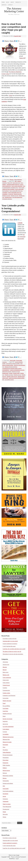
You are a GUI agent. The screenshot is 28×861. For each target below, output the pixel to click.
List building (5, 734)
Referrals (4, 181)
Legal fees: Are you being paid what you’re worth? (14, 648)
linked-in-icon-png (18, 194)
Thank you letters (6, 804)
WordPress (12, 858)
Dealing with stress (7, 700)
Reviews (4, 778)
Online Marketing (18, 179)
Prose (12, 857)
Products (18, 2)
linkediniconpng (8, 197)
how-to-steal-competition (16, 186)
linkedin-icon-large (9, 374)
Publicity (5, 767)
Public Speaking (6, 765)
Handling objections (7, 713)
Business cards (6, 674)
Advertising (5, 662)
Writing (4, 817)
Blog (7, 2)
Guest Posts (5, 711)
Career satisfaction (7, 677)
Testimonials (5, 801)
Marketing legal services (8, 737)
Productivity (5, 762)
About (12, 2)
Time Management (7, 806)
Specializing (5, 793)
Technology (5, 798)
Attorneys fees (6, 664)
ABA (16, 181)
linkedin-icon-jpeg (6, 195)
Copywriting (5, 698)
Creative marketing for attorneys (10, 643)
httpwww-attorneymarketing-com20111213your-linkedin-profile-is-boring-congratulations (12, 368)
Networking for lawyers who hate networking (13, 654)
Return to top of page (14, 855)
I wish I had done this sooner (9, 646)
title (3, 379)
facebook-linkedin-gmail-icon (13, 184)
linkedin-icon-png (14, 195)
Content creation (6, 693)
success (4, 796)
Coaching (5, 687)
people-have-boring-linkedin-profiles (16, 378)
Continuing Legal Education (9, 695)
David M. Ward (17, 36)
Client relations (6, 682)
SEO (4, 786)
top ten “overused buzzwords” (21, 236)
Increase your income (7, 718)
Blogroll (4, 669)
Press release (5, 760)
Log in (17, 858)
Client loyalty (6, 680)
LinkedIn (20, 222)
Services (4, 4)
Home (3, 2)
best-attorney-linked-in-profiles (13, 363)
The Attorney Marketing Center (14, 10)
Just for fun (5, 724)
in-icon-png (10, 194)
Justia (10, 95)
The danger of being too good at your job (12, 651)
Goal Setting (5, 708)
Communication (6, 690)
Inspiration (5, 721)
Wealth (4, 811)
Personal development (7, 755)
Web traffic (5, 814)
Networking (5, 744)
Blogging (12, 179)
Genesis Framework (21, 857)
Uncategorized (6, 809)
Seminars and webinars (8, 783)
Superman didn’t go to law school (10, 641)
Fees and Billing (6, 705)
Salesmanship (6, 780)
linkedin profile (16, 373)
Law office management (8, 726)
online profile (5, 378)
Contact (10, 4)
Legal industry (6, 729)
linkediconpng (5, 373)
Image (4, 716)
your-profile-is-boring (9, 379)
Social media (12, 360)
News (4, 747)
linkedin (11, 373)
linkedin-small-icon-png (12, 376)
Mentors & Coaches (7, 742)
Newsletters (5, 749)
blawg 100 (22, 58)
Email (4, 703)
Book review (5, 672)
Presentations (6, 757)
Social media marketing (8, 791)
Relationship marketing (8, 775)
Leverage (5, 731)
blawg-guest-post (16, 182)
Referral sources (6, 770)
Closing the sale (6, 685)
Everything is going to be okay (9, 638)
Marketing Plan (6, 739)
